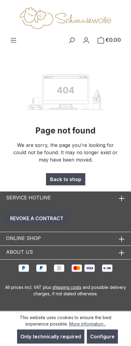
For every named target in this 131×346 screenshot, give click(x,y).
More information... (87, 323)
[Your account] (86, 40)
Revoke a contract (36, 218)
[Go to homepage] (65, 18)
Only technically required (50, 336)
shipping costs (66, 287)
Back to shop (65, 179)
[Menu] (13, 40)
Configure (102, 336)
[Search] (71, 40)
